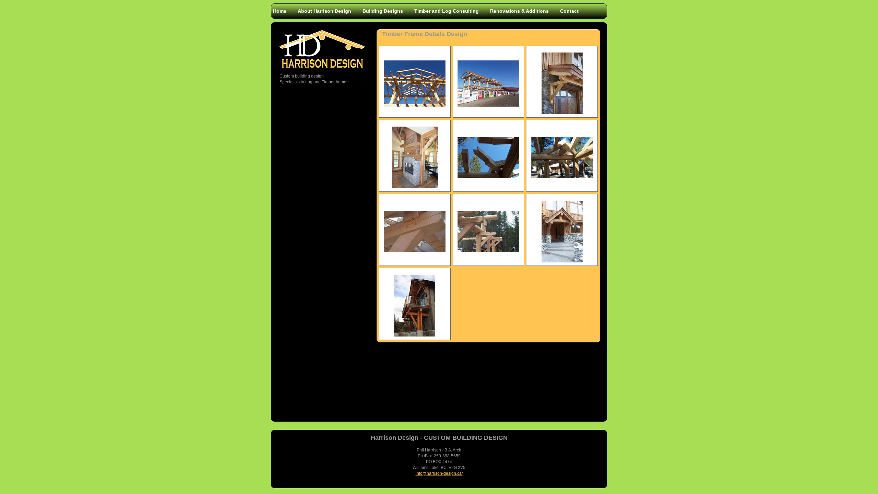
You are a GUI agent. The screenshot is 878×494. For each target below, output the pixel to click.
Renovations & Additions (519, 11)
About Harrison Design (324, 11)
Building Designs (383, 11)
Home (279, 11)
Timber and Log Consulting (446, 11)
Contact (569, 11)
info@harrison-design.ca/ (439, 473)
